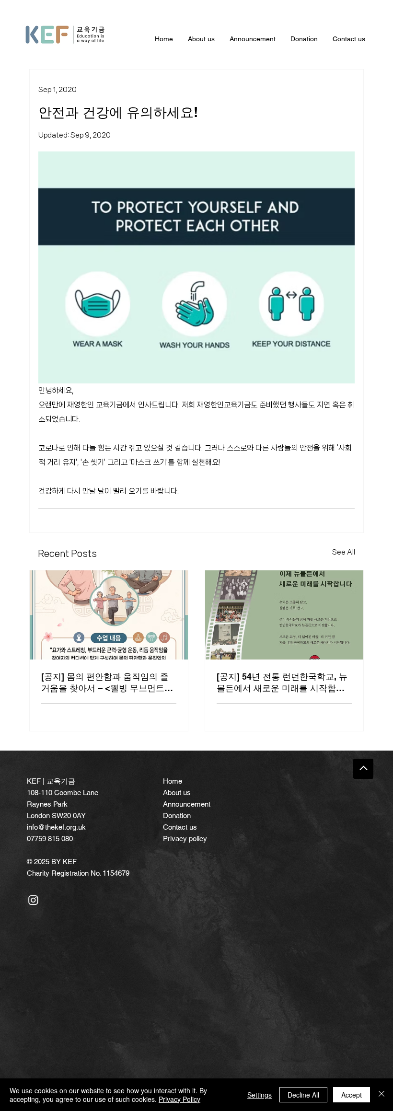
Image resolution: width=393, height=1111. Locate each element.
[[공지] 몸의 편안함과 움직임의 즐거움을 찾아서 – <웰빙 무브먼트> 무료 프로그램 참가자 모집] (109, 615)
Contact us (180, 827)
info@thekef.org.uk (56, 827)
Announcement (186, 804)
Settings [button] (259, 1094)
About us (177, 792)
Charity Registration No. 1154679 (78, 873)
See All (343, 552)
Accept (351, 1094)
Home (172, 781)
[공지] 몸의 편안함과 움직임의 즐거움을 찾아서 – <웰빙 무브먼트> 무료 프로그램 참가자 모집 (105, 682)
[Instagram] (33, 899)
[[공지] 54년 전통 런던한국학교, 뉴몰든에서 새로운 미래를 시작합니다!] (284, 615)
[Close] (381, 1094)
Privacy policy (185, 838)
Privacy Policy (179, 1099)
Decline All (303, 1094)
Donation (177, 815)
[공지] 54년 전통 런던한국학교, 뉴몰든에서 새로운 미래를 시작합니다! (282, 682)
